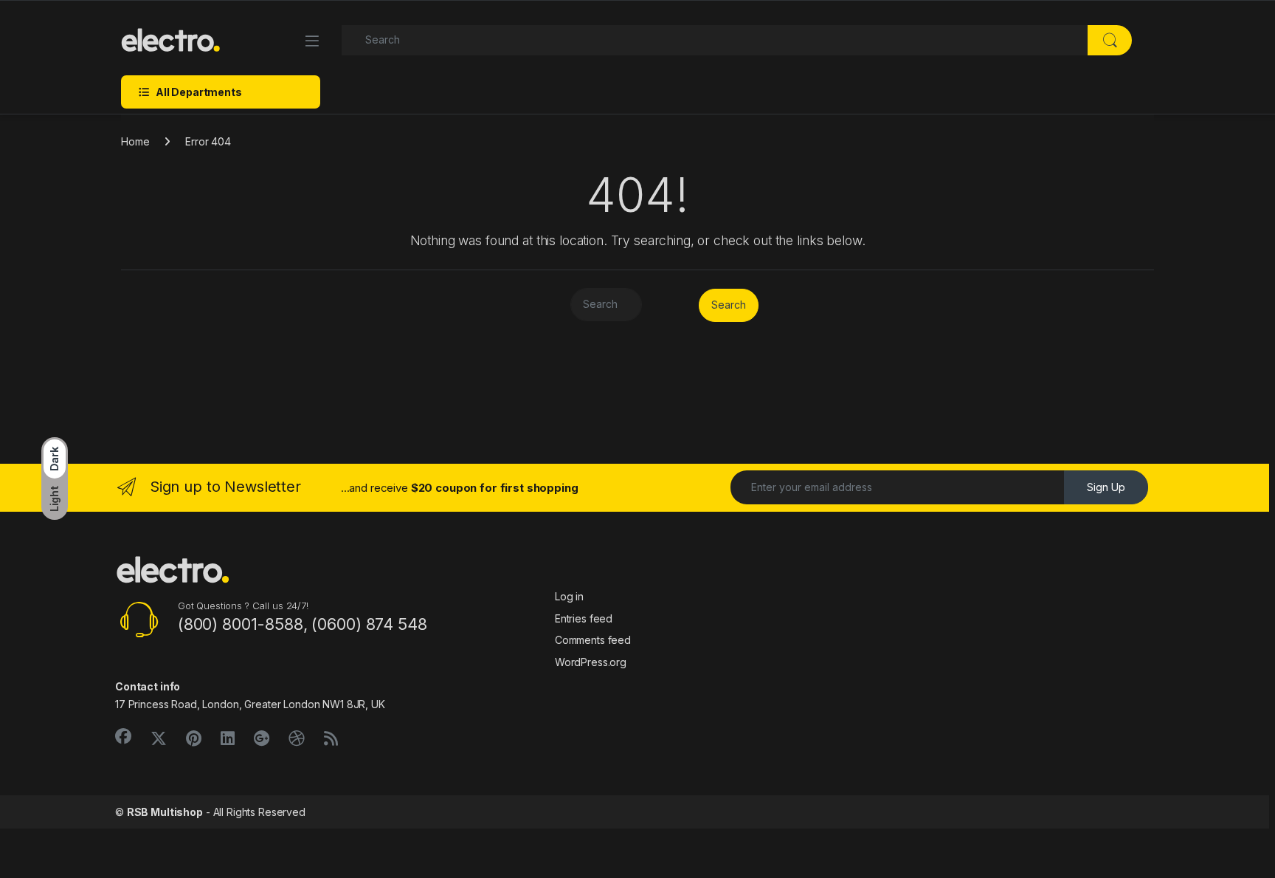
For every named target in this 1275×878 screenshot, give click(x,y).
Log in (569, 596)
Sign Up (1106, 487)
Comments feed (593, 640)
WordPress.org (590, 662)
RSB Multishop (165, 812)
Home (135, 141)
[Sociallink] (123, 736)
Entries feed (583, 618)
